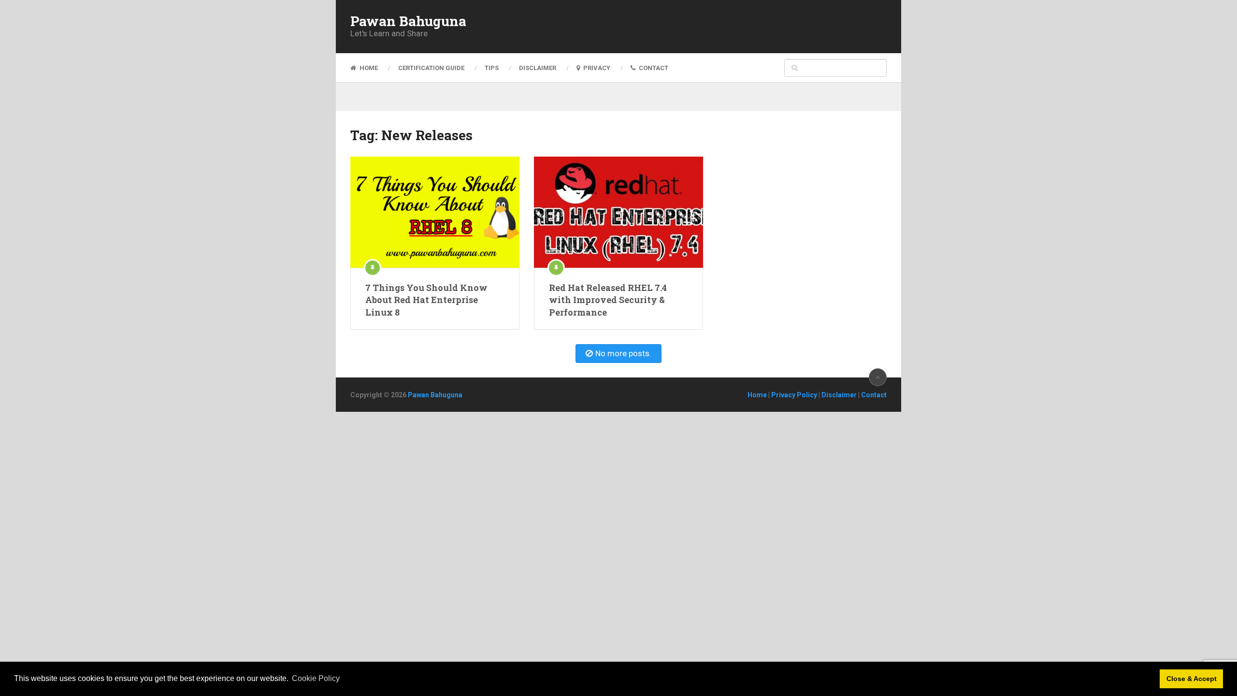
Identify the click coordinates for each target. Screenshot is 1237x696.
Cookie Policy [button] (316, 678)
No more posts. (623, 353)
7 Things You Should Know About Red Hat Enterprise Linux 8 (426, 300)
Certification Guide (431, 68)
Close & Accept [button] (1191, 678)
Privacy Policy (794, 395)
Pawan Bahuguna (408, 21)
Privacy (596, 68)
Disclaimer (537, 68)
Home (368, 68)
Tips (492, 68)
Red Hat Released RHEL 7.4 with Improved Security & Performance (608, 300)
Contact (652, 68)
